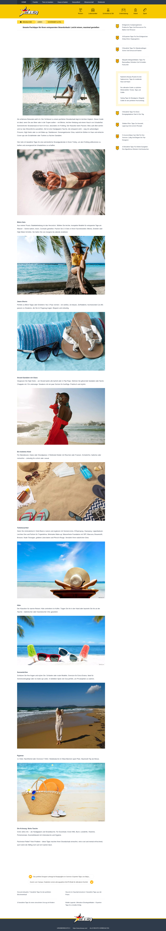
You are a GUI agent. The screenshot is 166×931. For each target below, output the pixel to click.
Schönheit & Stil (54, 22)
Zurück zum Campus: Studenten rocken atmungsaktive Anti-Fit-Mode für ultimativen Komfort (59, 882)
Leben (39, 22)
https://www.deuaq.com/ (80, 928)
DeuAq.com (27, 22)
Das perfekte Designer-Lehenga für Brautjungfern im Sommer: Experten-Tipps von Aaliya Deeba (61, 877)
